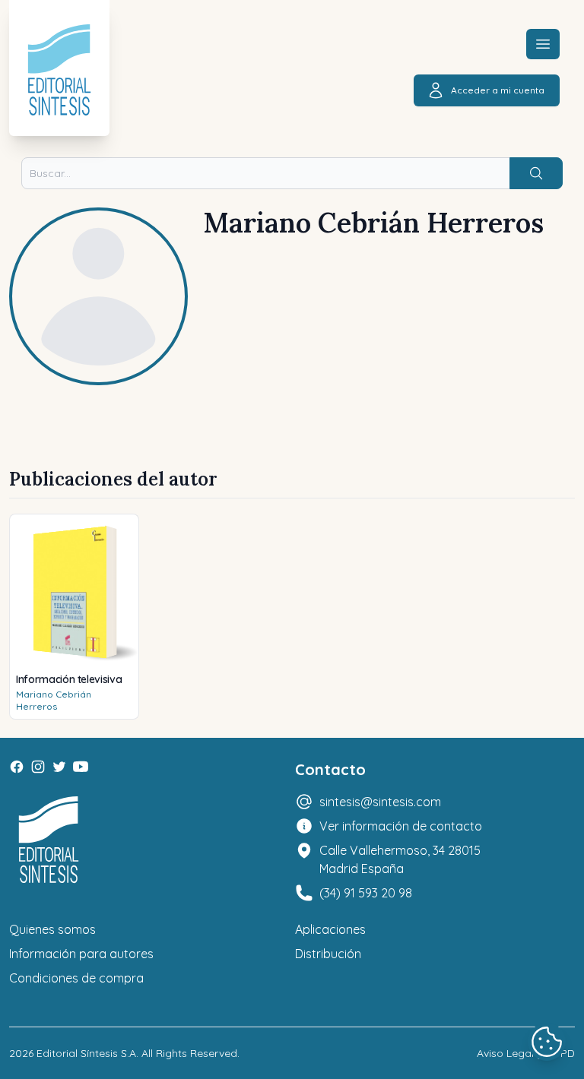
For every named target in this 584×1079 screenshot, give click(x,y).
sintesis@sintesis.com (380, 801)
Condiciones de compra (76, 978)
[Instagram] (38, 766)
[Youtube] (80, 766)
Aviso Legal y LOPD (526, 1053)
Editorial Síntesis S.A (86, 1053)
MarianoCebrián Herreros (53, 700)
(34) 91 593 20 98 (365, 892)
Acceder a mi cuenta (497, 90)
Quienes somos (52, 929)
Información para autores (81, 953)
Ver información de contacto (400, 826)
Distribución (328, 953)
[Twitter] (59, 766)
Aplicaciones (330, 929)
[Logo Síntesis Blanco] (48, 840)
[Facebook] (16, 766)
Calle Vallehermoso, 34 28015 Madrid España (400, 859)
